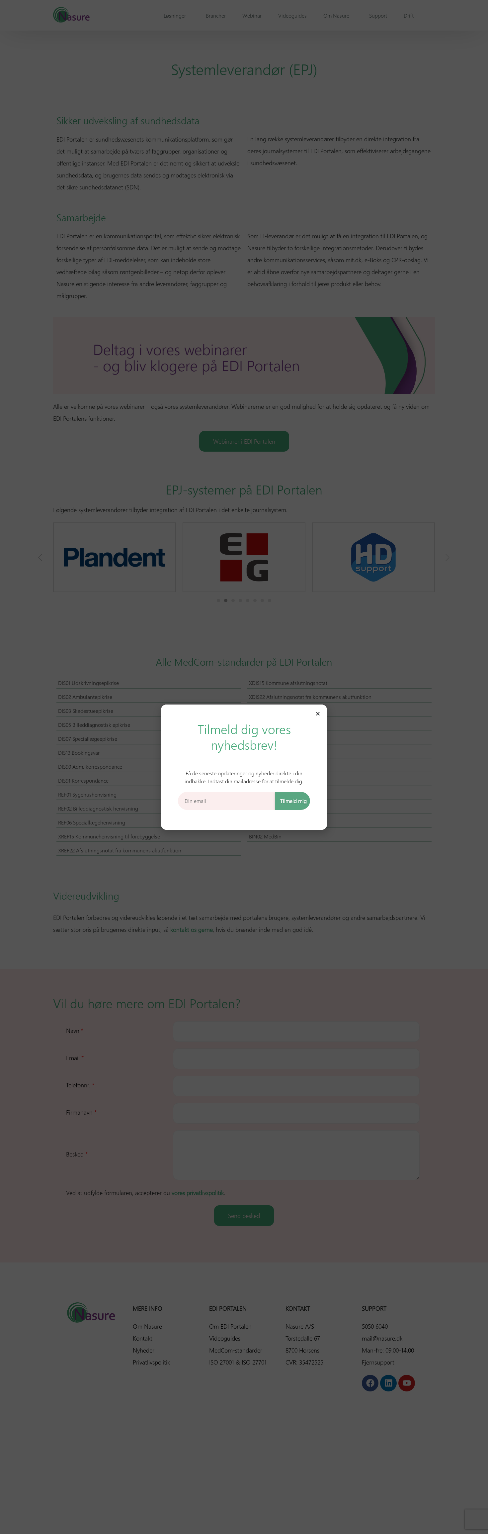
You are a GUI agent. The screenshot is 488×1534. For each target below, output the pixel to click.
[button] (317, 713)
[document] (244, 767)
